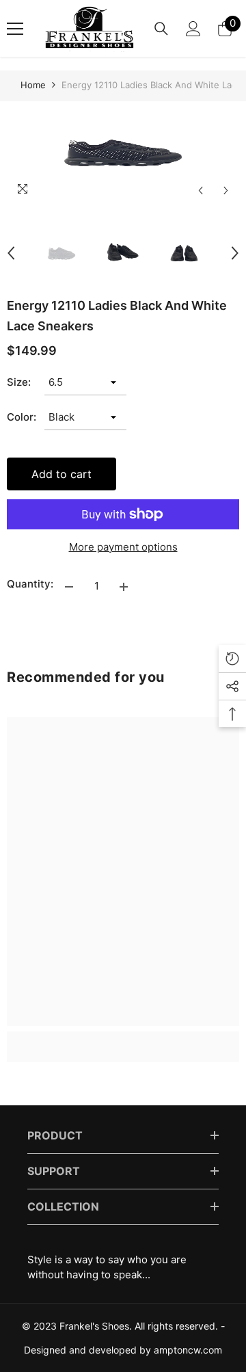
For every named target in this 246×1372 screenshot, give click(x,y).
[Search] (161, 29)
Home (33, 84)
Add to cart (61, 474)
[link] (123, 1038)
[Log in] (193, 28)
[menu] (15, 29)
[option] (123, 152)
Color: (21, 416)
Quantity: (30, 583)
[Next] (226, 190)
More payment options (123, 546)
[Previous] (201, 190)
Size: (19, 381)
